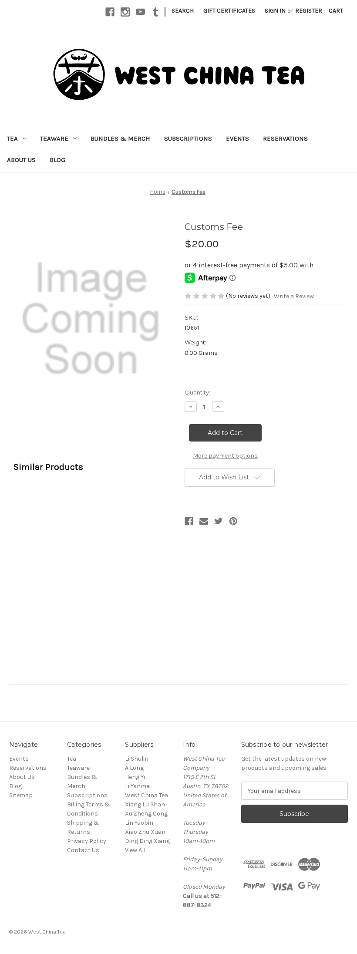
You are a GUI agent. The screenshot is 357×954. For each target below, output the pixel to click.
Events (237, 138)
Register (308, 10)
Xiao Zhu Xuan (145, 832)
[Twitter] (218, 521)
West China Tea (146, 795)
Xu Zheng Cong (146, 813)
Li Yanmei (138, 786)
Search (183, 10)
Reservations (285, 138)
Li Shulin (136, 758)
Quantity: (197, 392)
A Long (134, 768)
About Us (21, 160)
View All (135, 850)
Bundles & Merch (120, 138)
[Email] (203, 521)
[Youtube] (140, 12)
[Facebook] (110, 12)
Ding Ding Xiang (147, 841)
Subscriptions (188, 138)
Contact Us (83, 850)
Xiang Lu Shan (145, 804)
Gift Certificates (229, 10)
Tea (12, 138)
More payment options (225, 455)
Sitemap (21, 795)
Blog (57, 160)
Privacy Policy (86, 841)
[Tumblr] (155, 12)
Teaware (54, 138)
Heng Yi (135, 777)
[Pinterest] (233, 521)
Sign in (275, 10)
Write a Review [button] (294, 296)
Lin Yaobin (139, 822)
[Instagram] (125, 12)
